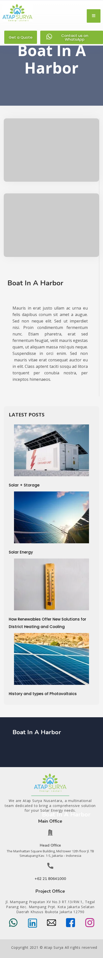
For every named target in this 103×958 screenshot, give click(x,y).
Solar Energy (21, 552)
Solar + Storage (24, 485)
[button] (20, 37)
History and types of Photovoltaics (43, 693)
